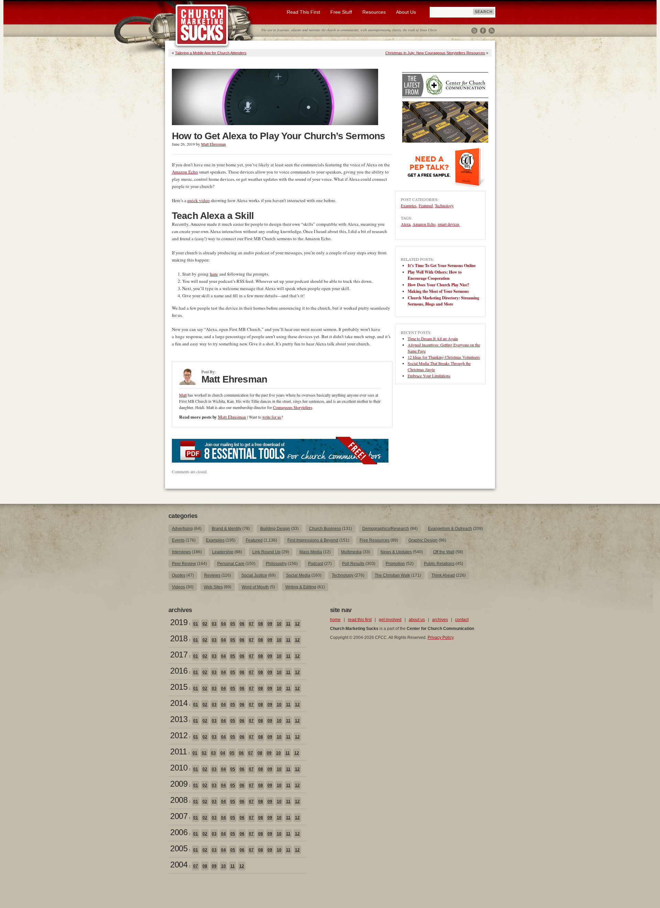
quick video (198, 200)
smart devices (449, 224)
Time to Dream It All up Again (433, 338)
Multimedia (351, 552)
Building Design (275, 528)
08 (260, 623)
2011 (178, 751)
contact (462, 619)
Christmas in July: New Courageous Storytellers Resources (435, 53)
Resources (374, 12)
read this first (360, 619)
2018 (178, 638)
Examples (409, 205)
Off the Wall (443, 552)
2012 (178, 735)
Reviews (212, 575)
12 (297, 623)
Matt (183, 395)
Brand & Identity (226, 528)
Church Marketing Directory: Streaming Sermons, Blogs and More (443, 301)
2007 (178, 816)
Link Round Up (266, 552)
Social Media (298, 575)
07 (251, 623)
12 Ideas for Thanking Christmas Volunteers (444, 357)
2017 (178, 654)
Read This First (303, 12)
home (335, 619)
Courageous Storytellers (292, 407)
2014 (178, 703)
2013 (178, 719)
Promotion (395, 563)
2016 (178, 670)
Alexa (405, 224)
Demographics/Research (385, 528)
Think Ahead (443, 575)
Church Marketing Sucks (202, 25)
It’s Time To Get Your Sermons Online (442, 265)
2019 (178, 622)
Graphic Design (423, 540)
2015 (178, 686)
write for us (271, 417)
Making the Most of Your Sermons (438, 291)
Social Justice (254, 575)
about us (417, 619)
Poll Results (353, 563)
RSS (491, 30)
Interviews (181, 552)
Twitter (474, 30)
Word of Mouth (255, 587)
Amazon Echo (185, 172)
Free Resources (374, 540)
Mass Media (310, 552)
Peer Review (184, 563)
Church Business (325, 528)
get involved (390, 619)
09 (269, 623)
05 (232, 623)
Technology (444, 205)
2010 (178, 767)
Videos (178, 587)
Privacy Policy (440, 637)
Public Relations (439, 563)
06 (242, 623)
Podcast (315, 563)
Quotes (178, 575)
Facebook (483, 30)
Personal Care (230, 563)
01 (195, 623)
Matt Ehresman (213, 144)
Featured (426, 205)
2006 (178, 832)
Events (178, 540)
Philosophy (276, 563)
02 (204, 623)
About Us (406, 12)
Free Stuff (341, 12)
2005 (178, 848)
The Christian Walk (392, 575)
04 (223, 623)
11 (288, 623)
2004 (178, 864)
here (214, 274)
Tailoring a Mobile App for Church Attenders (210, 53)
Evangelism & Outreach (450, 528)
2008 (178, 800)
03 (214, 623)
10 (279, 623)
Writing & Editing (300, 587)
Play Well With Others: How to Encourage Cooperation (435, 275)
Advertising (182, 528)
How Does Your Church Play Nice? (438, 285)
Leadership (222, 552)
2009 (178, 783)
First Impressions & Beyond (312, 540)
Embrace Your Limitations (429, 375)
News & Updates (396, 552)
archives (440, 619)
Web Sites (213, 587)
